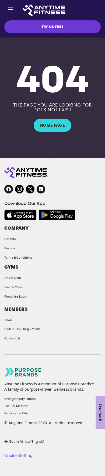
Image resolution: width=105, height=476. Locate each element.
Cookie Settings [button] (19, 455)
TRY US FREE (52, 27)
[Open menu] (10, 10)
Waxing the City (16, 413)
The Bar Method (15, 406)
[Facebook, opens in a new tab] (8, 189)
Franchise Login (15, 296)
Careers (10, 238)
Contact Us (12, 338)
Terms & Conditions (18, 257)
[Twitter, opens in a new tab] (30, 189)
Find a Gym (12, 277)
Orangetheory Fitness (20, 398)
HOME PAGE (52, 125)
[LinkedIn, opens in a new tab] (41, 189)
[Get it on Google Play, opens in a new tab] (57, 215)
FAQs (8, 319)
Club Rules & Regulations (22, 329)
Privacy (9, 248)
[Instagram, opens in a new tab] (19, 189)
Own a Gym (13, 287)
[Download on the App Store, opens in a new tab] (20, 215)
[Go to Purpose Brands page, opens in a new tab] (23, 372)
